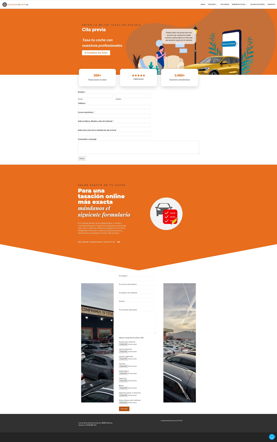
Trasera (122, 364)
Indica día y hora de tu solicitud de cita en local (97, 130)
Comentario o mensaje (87, 139)
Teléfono (82, 103)
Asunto (122, 301)
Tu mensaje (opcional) (128, 310)
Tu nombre (123, 276)
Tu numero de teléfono (128, 293)
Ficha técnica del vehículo (130, 400)
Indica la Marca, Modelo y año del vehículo (96, 121)
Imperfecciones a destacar (130, 393)
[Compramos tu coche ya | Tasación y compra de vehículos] (15, 4)
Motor (121, 385)
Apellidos (118, 99)
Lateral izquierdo (126, 356)
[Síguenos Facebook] (274, 436)
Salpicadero (124, 371)
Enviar (82, 158)
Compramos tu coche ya (15, 436)
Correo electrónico (86, 112)
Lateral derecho (125, 349)
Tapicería (123, 378)
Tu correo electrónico (128, 284)
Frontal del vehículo (127, 342)
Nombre (82, 92)
